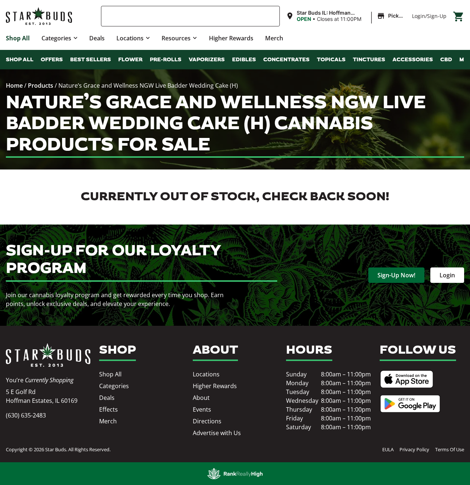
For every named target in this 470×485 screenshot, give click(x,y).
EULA (388, 449)
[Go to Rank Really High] (235, 473)
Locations (130, 38)
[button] (346, 16)
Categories (56, 38)
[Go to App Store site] (407, 379)
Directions (207, 421)
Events (202, 409)
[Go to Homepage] (48, 355)
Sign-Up (436, 15)
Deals (97, 38)
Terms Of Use (449, 449)
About (201, 398)
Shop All (18, 38)
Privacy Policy (414, 449)
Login (418, 15)
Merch (274, 38)
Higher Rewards (231, 38)
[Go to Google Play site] (410, 403)
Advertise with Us (217, 433)
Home (14, 85)
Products (40, 85)
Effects (108, 409)
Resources (176, 38)
